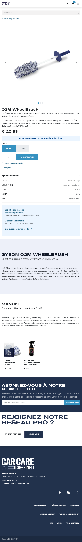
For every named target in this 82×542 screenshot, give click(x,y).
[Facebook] (59, 492)
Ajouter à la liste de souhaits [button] (13, 163)
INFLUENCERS (74, 505)
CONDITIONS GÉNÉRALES (47, 514)
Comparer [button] (7, 167)
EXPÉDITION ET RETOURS (58, 505)
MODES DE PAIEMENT (40, 505)
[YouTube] (68, 492)
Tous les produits (11, 18)
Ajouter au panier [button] (28, 157)
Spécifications (10, 175)
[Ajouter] (13, 157)
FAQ (51, 523)
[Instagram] (76, 492)
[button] (6, 62)
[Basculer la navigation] (78, 3)
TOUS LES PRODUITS (72, 523)
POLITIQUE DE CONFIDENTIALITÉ (69, 514)
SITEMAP (59, 523)
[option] (41, 356)
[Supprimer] (4, 157)
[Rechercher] (77, 12)
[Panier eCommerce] (67, 3)
